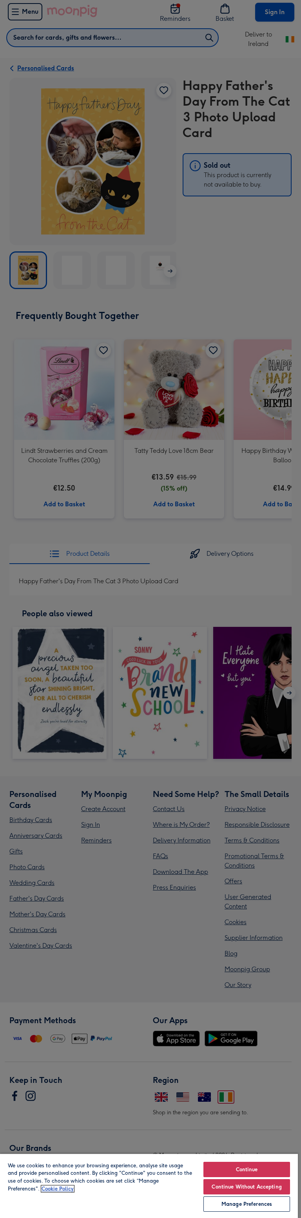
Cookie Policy (58, 1189)
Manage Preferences (246, 1204)
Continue (247, 1169)
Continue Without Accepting (246, 1187)
